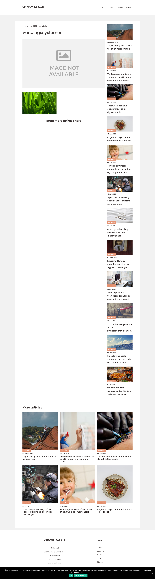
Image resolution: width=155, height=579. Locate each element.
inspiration (111, 39)
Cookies (119, 7)
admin (44, 26)
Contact (129, 7)
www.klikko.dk (57, 563)
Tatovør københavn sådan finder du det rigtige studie (117, 109)
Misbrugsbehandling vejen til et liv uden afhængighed (117, 232)
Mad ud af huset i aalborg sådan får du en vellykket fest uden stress (119, 391)
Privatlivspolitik (80, 576)
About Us (109, 7)
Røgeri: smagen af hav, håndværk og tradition (119, 139)
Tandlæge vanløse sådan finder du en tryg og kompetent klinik (119, 169)
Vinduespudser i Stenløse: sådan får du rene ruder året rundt (118, 296)
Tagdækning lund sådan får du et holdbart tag (119, 47)
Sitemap (100, 562)
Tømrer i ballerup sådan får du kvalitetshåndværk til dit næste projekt (119, 328)
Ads (101, 7)
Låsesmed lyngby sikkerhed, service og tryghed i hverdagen (118, 264)
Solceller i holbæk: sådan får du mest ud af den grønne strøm (119, 359)
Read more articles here (63, 121)
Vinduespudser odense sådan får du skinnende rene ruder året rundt (119, 77)
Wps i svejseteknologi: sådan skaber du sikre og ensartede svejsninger (118, 201)
